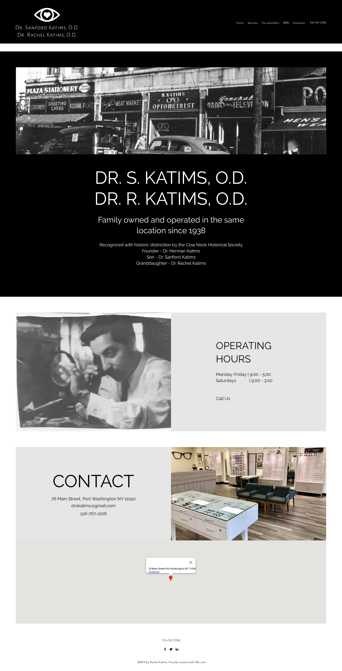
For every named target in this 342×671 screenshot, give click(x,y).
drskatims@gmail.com (93, 505)
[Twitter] (171, 649)
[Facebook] (165, 649)
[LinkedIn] (177, 649)
